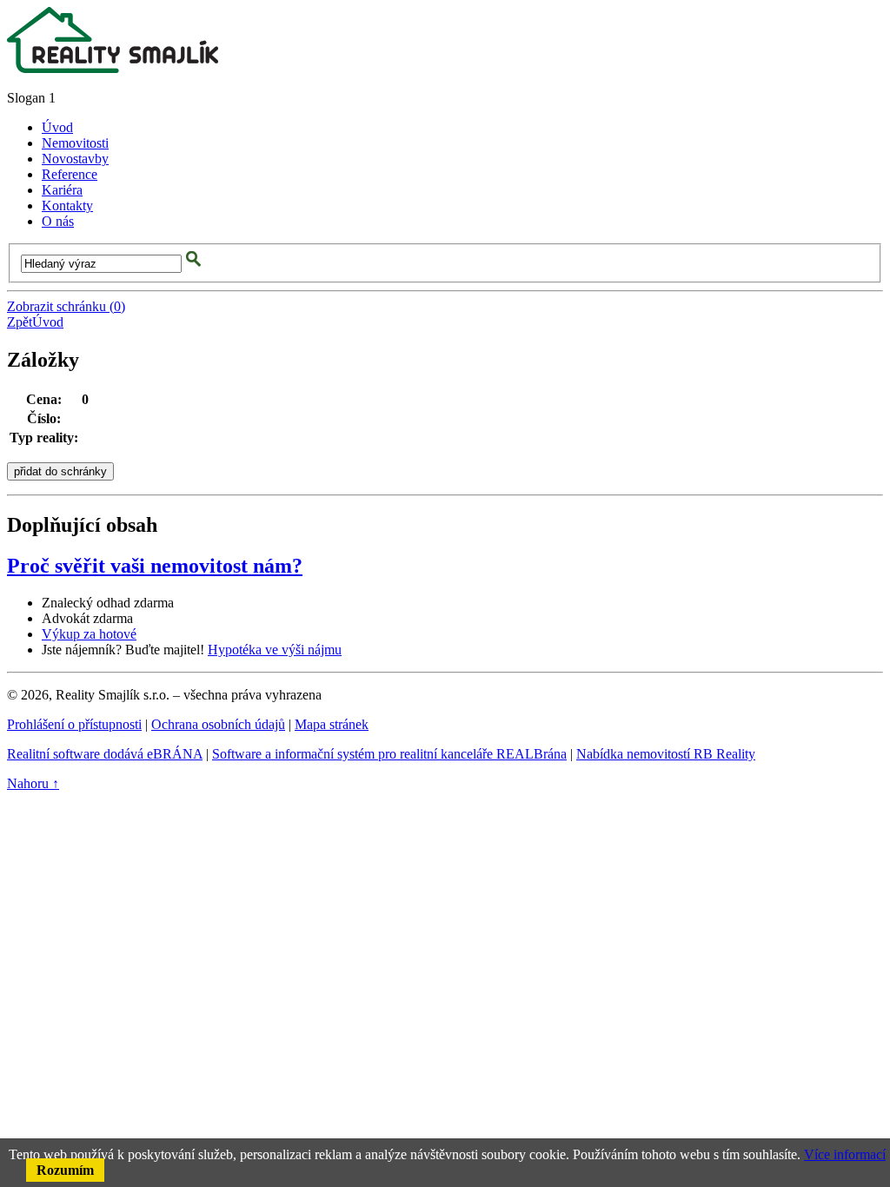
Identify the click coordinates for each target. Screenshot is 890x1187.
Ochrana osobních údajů (218, 724)
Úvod (47, 322)
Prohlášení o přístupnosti (74, 724)
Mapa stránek (332, 724)
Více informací (845, 1154)
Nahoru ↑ (33, 783)
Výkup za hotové (89, 634)
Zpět (19, 322)
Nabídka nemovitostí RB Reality (665, 753)
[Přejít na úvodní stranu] (112, 68)
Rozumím (65, 1170)
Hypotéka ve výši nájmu (275, 649)
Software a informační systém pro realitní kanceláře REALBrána (389, 753)
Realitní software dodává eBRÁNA (105, 753)
